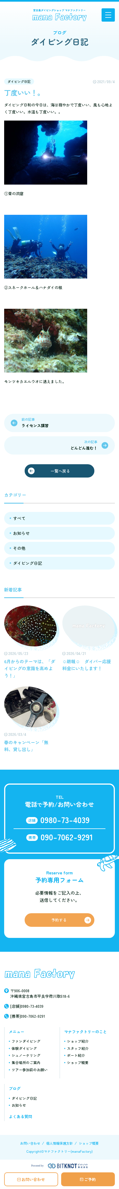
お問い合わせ (33, 1179)
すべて (19, 518)
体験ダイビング (24, 1048)
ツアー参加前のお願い (30, 1069)
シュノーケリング (26, 1055)
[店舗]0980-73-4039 (26, 1006)
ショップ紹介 (78, 1041)
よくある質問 (20, 1116)
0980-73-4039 (65, 819)
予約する (59, 920)
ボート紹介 (76, 1055)
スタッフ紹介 (78, 1048)
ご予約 (90, 1179)
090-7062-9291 (67, 837)
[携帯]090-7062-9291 (27, 1016)
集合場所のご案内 (26, 1062)
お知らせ (21, 533)
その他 (19, 548)
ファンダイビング (26, 1041)
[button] (108, 15)
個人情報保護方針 (59, 1143)
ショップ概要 (78, 1062)
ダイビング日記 (19, 81)
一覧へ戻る (60, 471)
